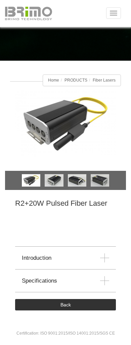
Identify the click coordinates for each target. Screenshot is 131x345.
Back (65, 304)
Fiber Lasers (104, 80)
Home (53, 80)
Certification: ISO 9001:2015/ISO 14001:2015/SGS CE (65, 333)
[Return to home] (28, 13)
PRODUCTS (75, 80)
